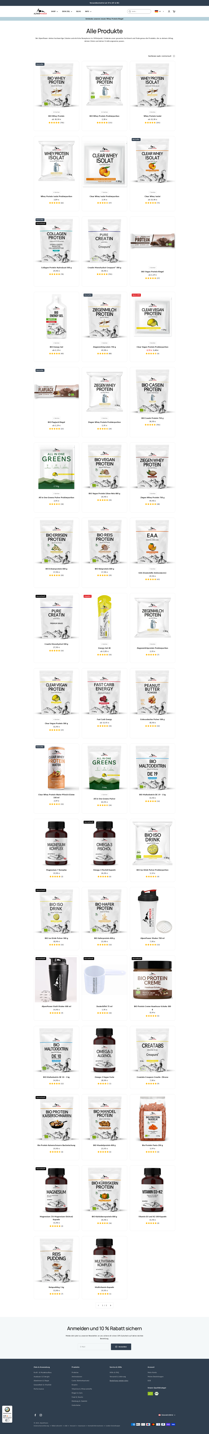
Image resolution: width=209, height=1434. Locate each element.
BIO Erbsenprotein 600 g (56, 569)
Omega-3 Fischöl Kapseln (104, 870)
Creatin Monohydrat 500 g (56, 644)
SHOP (53, 11)
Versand (73, 1426)
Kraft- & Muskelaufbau (43, 1372)
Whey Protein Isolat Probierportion (56, 196)
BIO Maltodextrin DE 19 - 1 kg (152, 794)
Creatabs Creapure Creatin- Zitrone (152, 1077)
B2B (149, 1381)
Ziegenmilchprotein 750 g (104, 347)
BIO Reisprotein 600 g (104, 569)
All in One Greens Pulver (104, 799)
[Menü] (11, 1407)
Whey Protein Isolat (152, 116)
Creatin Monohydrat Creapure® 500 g (104, 267)
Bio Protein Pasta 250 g (152, 1145)
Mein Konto (152, 1372)
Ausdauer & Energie (41, 1377)
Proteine (75, 1372)
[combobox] (159, 11)
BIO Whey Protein (56, 116)
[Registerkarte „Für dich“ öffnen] (3, 1430)
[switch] (7, 1420)
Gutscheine (76, 1405)
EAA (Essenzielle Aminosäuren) (152, 573)
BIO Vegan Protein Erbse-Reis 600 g (104, 493)
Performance (39, 1389)
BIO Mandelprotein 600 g (104, 1145)
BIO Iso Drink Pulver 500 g (56, 938)
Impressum (81, 1426)
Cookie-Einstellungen (113, 1426)
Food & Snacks (77, 1397)
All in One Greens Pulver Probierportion (56, 497)
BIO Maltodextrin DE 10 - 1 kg (56, 1077)
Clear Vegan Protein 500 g (56, 723)
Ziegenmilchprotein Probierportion (152, 648)
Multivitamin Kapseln (104, 1287)
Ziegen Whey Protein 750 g (153, 497)
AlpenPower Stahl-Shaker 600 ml (56, 1006)
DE (160, 11)
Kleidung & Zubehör (79, 1401)
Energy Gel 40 (104, 648)
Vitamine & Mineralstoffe (82, 1389)
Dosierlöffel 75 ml (104, 1006)
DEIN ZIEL (66, 11)
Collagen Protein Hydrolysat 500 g (56, 267)
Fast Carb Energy (104, 719)
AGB (66, 1426)
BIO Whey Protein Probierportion (104, 116)
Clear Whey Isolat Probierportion (104, 196)
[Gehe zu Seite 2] (110, 1305)
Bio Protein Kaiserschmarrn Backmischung (56, 1145)
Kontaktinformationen (95, 1426)
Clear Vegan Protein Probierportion (152, 347)
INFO (87, 11)
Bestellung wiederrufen (119, 1381)
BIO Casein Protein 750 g (152, 418)
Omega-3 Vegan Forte (104, 1077)
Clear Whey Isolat (152, 196)
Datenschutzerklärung (41, 1426)
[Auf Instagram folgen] (40, 1415)
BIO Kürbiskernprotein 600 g (104, 1216)
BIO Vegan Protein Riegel (152, 271)
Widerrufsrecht (57, 1426)
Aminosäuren (77, 1377)
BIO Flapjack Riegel (56, 422)
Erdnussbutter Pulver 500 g (152, 719)
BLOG (78, 11)
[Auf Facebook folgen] (35, 1415)
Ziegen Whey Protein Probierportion (104, 422)
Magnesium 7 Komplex (56, 870)
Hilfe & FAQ (114, 1372)
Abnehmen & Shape (41, 1381)
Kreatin (75, 1385)
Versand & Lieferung (118, 1377)
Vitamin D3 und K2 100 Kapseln (153, 1216)
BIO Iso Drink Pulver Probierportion (152, 870)
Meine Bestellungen (155, 1377)
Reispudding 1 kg (56, 1287)
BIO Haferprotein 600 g (104, 938)
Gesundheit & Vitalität (42, 1385)
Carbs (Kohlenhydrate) (80, 1381)
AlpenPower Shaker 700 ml (153, 938)
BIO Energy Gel (56, 347)
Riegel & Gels (77, 1393)
